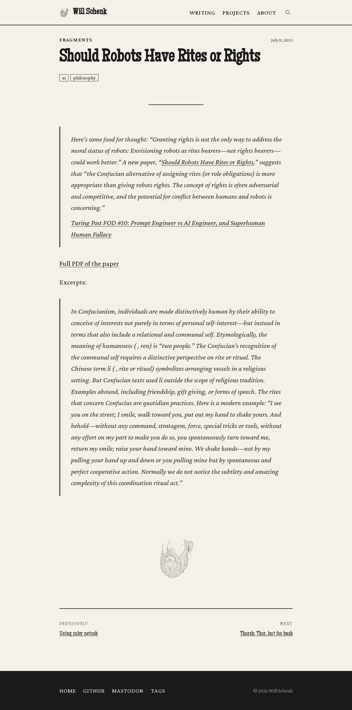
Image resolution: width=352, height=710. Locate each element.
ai (64, 78)
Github (94, 690)
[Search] (288, 12)
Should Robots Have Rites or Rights (207, 162)
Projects (236, 12)
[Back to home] (176, 557)
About (266, 12)
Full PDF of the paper (89, 263)
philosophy (84, 78)
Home (67, 690)
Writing (202, 12)
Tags (158, 690)
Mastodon (128, 690)
